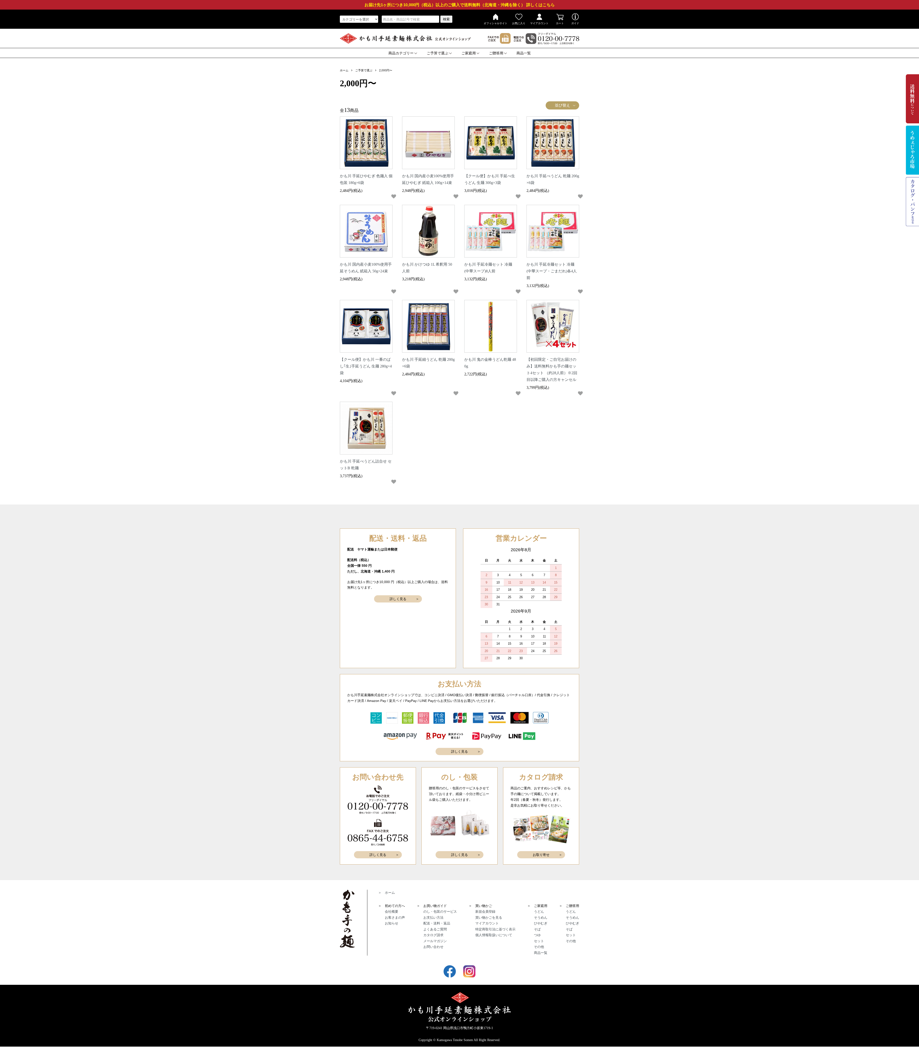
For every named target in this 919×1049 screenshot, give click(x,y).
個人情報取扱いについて (493, 935)
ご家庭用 (468, 53)
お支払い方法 (433, 917)
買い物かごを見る (488, 917)
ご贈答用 (496, 53)
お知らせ (391, 923)
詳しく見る (398, 599)
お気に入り (518, 23)
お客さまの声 (395, 917)
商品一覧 (523, 53)
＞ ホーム (386, 892)
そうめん (540, 917)
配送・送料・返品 (436, 923)
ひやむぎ (540, 923)
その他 (539, 947)
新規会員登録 (485, 911)
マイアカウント (539, 23)
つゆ (537, 935)
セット (539, 941)
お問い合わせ (433, 947)
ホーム (344, 70)
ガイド (575, 23)
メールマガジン (435, 941)
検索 (446, 19)
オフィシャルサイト (495, 23)
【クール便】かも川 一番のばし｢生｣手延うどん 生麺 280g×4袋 (366, 366)
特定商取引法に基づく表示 (495, 929)
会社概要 (391, 911)
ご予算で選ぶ (437, 53)
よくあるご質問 (435, 929)
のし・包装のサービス (440, 911)
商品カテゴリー (401, 53)
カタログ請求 (433, 935)
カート (559, 23)
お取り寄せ (541, 855)
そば (537, 929)
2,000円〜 (385, 70)
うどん (539, 911)
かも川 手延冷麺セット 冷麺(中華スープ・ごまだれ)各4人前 (552, 271)
